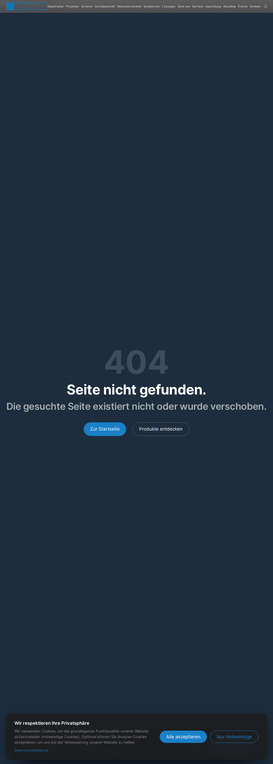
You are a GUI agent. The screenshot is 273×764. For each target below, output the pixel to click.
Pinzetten (72, 6)
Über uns (184, 6)
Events (243, 6)
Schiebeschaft (105, 6)
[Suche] (265, 6)
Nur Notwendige (234, 736)
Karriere (197, 6)
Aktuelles (229, 6)
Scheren (87, 6)
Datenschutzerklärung (31, 750)
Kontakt (255, 6)
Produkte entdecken (161, 429)
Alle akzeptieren (183, 736)
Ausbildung (213, 6)
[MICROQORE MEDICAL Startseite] (26, 6)
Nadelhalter (55, 6)
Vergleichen (151, 6)
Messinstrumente (129, 6)
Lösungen (168, 6)
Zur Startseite (105, 429)
